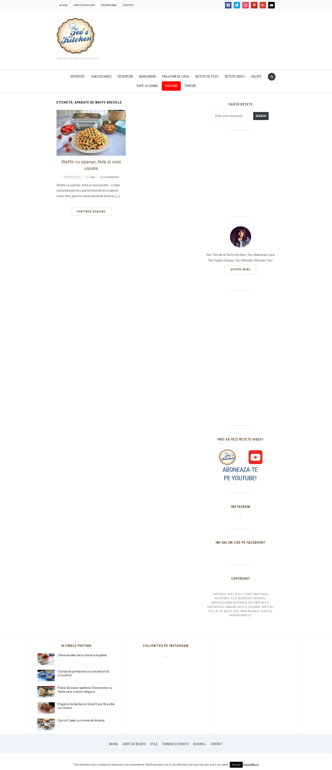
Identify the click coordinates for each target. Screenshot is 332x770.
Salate (256, 76)
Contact (128, 5)
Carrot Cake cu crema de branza (81, 720)
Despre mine (109, 5)
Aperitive (78, 76)
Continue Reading (91, 211)
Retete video (235, 76)
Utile (153, 744)
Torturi (190, 86)
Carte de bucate (84, 5)
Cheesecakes (101, 76)
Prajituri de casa (175, 76)
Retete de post (207, 76)
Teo (92, 177)
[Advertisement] (199, 39)
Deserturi (125, 76)
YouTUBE (171, 86)
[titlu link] (240, 465)
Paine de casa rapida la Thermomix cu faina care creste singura (85, 690)
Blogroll (199, 744)
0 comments (109, 177)
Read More (251, 764)
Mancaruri (147, 76)
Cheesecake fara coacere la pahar (82, 655)
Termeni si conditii (175, 744)
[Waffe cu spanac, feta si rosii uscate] (91, 132)
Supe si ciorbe (147, 86)
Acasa (63, 5)
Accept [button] (236, 764)
